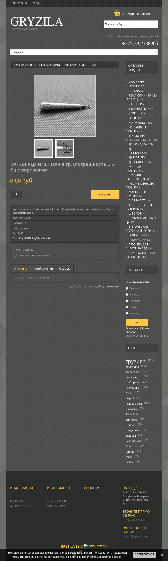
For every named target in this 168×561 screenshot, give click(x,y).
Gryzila (36, 22)
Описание (20, 268)
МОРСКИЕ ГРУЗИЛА (135, 169)
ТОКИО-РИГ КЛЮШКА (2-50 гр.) (141, 138)
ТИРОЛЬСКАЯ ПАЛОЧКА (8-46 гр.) (141, 228)
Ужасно (134, 313)
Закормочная (134, 441)
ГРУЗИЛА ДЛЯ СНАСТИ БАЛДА (139, 246)
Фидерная (132, 372)
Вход (36, 3)
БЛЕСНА (136, 91)
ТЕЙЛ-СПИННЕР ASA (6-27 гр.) (141, 97)
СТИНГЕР (137, 104)
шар (128, 398)
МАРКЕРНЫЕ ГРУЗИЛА (136, 194)
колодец (131, 435)
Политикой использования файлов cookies (94, 556)
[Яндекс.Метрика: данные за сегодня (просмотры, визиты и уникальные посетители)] (95, 545)
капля (129, 457)
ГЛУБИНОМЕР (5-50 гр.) (141, 220)
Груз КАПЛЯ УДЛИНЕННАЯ (35, 238)
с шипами (132, 409)
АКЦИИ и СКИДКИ (56, 501)
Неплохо (135, 301)
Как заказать (17, 501)
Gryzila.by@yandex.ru (135, 536)
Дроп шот (132, 446)
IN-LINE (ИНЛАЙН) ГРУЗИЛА (140, 185)
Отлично (135, 288)
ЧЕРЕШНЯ (137, 113)
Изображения (43, 268)
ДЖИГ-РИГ (139, 157)
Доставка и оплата (21, 505)
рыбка (129, 462)
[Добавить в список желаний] (31, 255)
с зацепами (132, 430)
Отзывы (64, 268)
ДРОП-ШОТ (140, 162)
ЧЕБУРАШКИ (140, 240)
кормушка (132, 366)
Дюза (129, 393)
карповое (131, 419)
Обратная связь (56, 505)
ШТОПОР (137, 213)
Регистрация (20, 3)
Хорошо (134, 294)
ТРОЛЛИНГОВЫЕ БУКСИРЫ (139, 207)
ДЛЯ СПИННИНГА (137, 151)
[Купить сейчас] (22, 249)
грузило (136, 361)
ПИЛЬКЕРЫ (139, 235)
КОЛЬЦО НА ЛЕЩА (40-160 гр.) (140, 255)
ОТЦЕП (135, 118)
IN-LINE (130, 414)
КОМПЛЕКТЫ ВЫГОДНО (136, 84)
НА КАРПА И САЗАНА (136, 129)
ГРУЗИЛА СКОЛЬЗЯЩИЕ (138, 177)
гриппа (130, 451)
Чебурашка (133, 388)
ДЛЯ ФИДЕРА (141, 144)
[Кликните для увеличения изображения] (64, 105)
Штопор (131, 425)
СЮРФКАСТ (139, 200)
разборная (132, 382)
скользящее (133, 377)
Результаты (132, 328)
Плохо (133, 307)
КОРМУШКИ (140, 123)
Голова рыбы (134, 403)
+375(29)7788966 (140, 43)
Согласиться (144, 554)
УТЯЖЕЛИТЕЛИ (141, 108)
